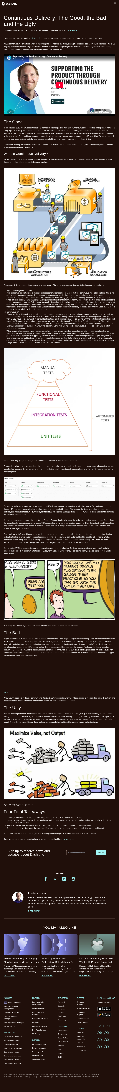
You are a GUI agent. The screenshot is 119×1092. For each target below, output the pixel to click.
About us (80, 1033)
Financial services (61, 1011)
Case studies (63, 1038)
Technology (62, 1020)
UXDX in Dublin (37, 38)
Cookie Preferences (44, 1077)
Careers (80, 1043)
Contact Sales (82, 1050)
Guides (60, 1057)
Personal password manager (11, 1017)
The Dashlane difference (13, 1037)
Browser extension (104, 1002)
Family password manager (14, 1022)
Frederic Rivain (74, 30)
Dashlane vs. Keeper (11, 1052)
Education (62, 1006)
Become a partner (39, 1048)
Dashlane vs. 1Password (13, 1048)
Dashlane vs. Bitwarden (12, 1060)
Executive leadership (81, 1038)
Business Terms (18, 1077)
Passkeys (35, 1022)
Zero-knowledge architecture (38, 1003)
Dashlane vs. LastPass (12, 1056)
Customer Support (80, 1003)
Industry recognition (11, 1040)
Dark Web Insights (39, 1030)
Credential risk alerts (40, 1018)
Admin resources (83, 1008)
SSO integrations (38, 1034)
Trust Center (63, 1034)
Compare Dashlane (11, 1044)
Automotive (62, 1002)
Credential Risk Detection (38, 1013)
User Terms (7, 1077)
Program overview (39, 1044)
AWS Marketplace (39, 1059)
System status (82, 1022)
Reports (61, 1045)
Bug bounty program (81, 1013)
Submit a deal (37, 1056)
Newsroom (81, 1047)
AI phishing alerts (38, 1008)
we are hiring (68, 839)
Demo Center (63, 1030)
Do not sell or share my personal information (66, 1077)
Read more (34, 911)
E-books (61, 1053)
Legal (34, 1077)
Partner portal (37, 1052)
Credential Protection (12, 1012)
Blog (59, 1049)
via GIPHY (8, 692)
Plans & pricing (9, 1026)
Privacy (27, 1077)
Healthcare (62, 1016)
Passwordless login (39, 1026)
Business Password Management (11, 1007)
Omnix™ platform (12, 1002)
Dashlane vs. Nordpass (12, 1063)
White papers (63, 1042)
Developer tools (83, 1018)
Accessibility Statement (90, 1077)
